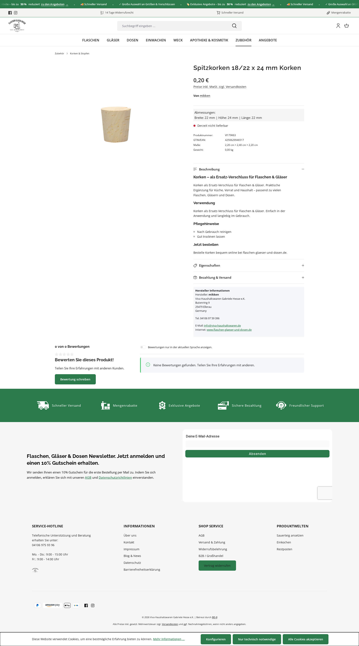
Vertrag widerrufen (217, 566)
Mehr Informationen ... (169, 639)
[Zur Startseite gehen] (17, 25)
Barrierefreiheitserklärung (142, 569)
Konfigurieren (216, 639)
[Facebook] (10, 12)
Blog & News (132, 556)
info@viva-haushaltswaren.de (222, 325)
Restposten (284, 549)
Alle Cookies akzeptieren (305, 639)
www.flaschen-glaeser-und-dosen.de (229, 330)
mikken (205, 96)
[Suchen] (234, 26)
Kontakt (129, 542)
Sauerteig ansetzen (290, 535)
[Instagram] (15, 12)
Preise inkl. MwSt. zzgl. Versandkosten (219, 87)
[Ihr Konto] (338, 26)
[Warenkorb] (346, 26)
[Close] (353, 4)
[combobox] (172, 26)
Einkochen (284, 542)
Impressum (131, 549)
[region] (116, 125)
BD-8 (214, 617)
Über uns (130, 535)
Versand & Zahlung (212, 542)
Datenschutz (132, 563)
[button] (248, 169)
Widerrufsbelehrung (213, 549)
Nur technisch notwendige (257, 639)
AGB (88, 477)
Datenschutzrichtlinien (115, 477)
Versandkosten (170, 624)
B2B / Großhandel (211, 556)
